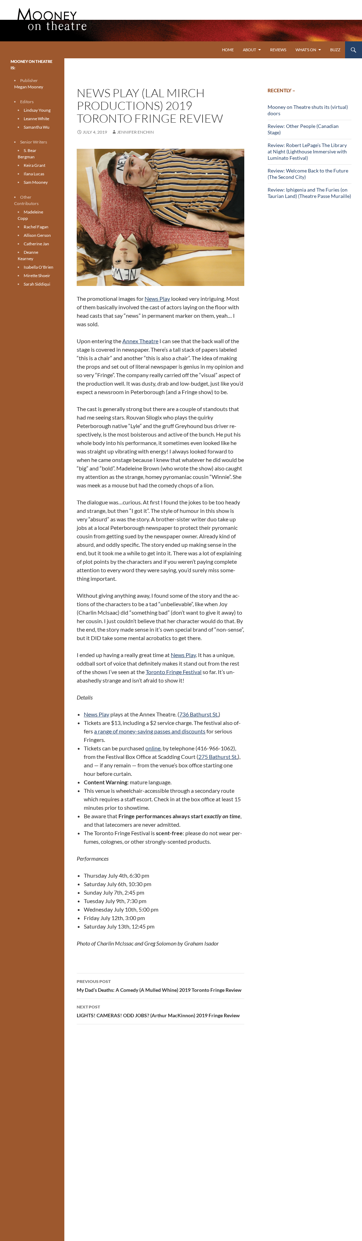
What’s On (306, 49)
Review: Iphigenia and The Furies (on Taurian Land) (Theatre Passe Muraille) (309, 193)
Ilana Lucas (34, 173)
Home (228, 49)
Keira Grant (34, 165)
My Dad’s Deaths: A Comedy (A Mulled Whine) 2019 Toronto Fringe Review (159, 986)
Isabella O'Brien (38, 267)
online (152, 748)
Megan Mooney (28, 86)
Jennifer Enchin (135, 132)
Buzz (335, 49)
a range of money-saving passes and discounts (149, 731)
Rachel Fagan (36, 226)
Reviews (278, 49)
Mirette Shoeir (37, 275)
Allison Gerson (37, 235)
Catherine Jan (36, 243)
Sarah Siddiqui (37, 284)
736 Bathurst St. (198, 714)
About (249, 49)
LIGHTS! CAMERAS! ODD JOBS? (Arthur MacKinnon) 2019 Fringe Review (158, 1011)
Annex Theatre (140, 341)
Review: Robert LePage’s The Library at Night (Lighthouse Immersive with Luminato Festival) (307, 151)
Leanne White (36, 118)
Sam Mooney (36, 182)
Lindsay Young (37, 110)
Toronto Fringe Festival (174, 671)
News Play (157, 298)
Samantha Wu (36, 127)
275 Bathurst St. (218, 756)
